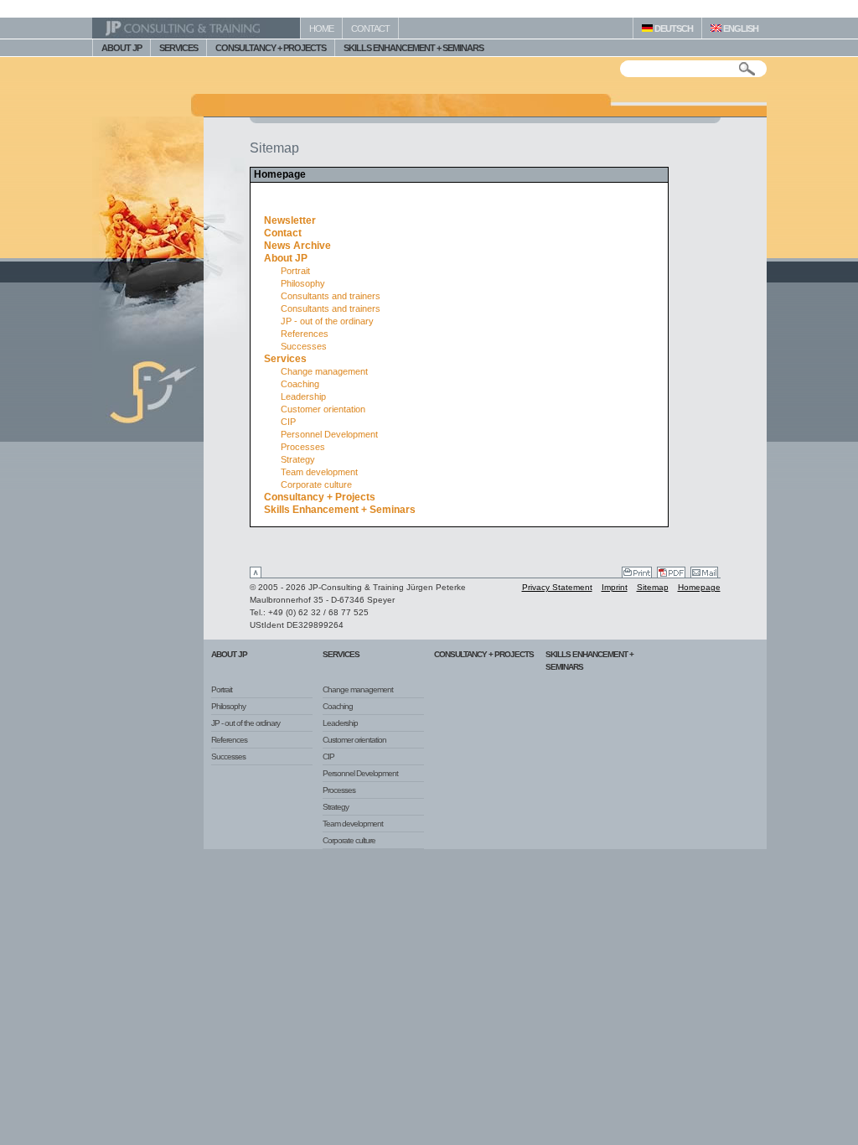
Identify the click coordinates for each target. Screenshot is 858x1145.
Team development (319, 472)
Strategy (298, 459)
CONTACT (370, 28)
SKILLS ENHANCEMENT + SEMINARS (413, 48)
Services (285, 359)
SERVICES (178, 48)
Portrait (295, 271)
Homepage (699, 587)
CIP (288, 422)
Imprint (615, 587)
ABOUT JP (121, 48)
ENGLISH (739, 28)
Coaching (300, 384)
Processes (303, 447)
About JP (286, 258)
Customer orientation (323, 409)
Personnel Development (329, 434)
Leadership (303, 396)
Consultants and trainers (330, 296)
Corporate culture (316, 484)
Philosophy (303, 283)
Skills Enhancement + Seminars (340, 510)
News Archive (297, 245)
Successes (304, 346)
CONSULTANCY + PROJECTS (270, 48)
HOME (321, 28)
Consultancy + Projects (319, 497)
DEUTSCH (673, 28)
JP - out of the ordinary (327, 321)
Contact (283, 233)
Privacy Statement (557, 587)
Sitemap (653, 587)
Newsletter (290, 220)
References (304, 334)
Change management (324, 371)
